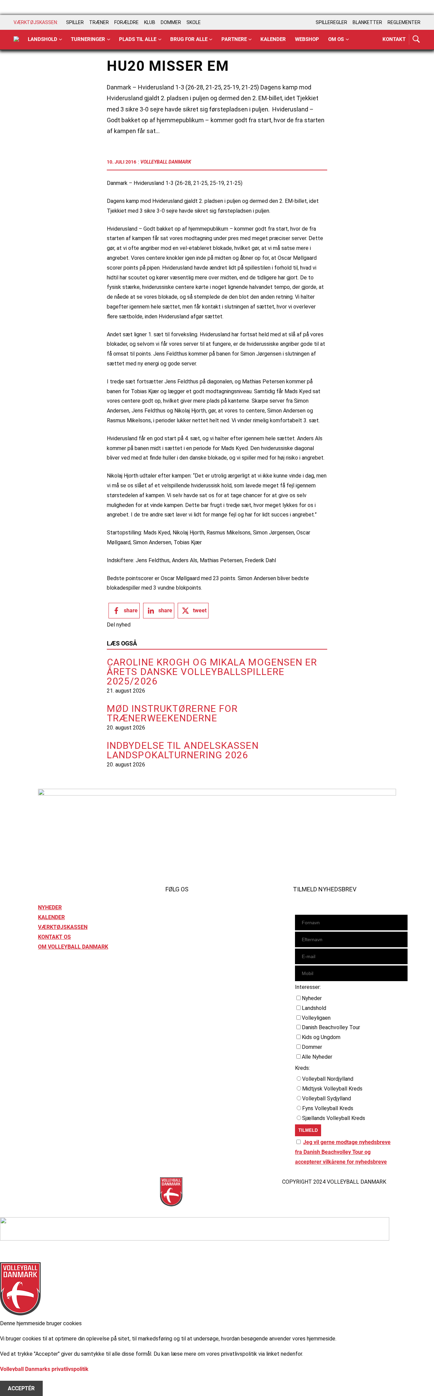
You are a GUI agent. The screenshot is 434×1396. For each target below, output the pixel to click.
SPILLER (75, 22)
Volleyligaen (316, 1018)
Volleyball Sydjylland (326, 1098)
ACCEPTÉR (21, 1388)
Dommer (312, 1047)
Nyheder (312, 998)
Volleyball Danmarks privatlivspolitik (44, 1369)
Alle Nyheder (317, 1057)
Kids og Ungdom (321, 1037)
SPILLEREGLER (331, 22)
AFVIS (15, 1378)
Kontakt (394, 39)
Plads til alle (137, 39)
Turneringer (88, 39)
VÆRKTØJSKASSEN (62, 927)
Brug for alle (189, 39)
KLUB (149, 22)
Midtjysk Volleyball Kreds (332, 1088)
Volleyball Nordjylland (327, 1079)
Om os (336, 39)
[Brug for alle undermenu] (60, 39)
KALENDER (51, 917)
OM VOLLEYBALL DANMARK (73, 947)
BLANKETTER (367, 22)
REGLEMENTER (404, 22)
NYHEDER (50, 907)
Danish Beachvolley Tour (331, 1027)
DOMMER (171, 22)
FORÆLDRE (126, 22)
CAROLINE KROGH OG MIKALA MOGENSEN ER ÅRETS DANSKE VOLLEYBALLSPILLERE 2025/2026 (212, 672)
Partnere (234, 39)
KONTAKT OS (54, 937)
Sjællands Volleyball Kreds (333, 1118)
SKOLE (193, 22)
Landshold (42, 39)
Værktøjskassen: (36, 22)
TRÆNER (99, 22)
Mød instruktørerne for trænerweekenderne (172, 713)
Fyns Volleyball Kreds (327, 1108)
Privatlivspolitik (56, 1182)
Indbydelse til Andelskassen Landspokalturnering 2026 (183, 750)
